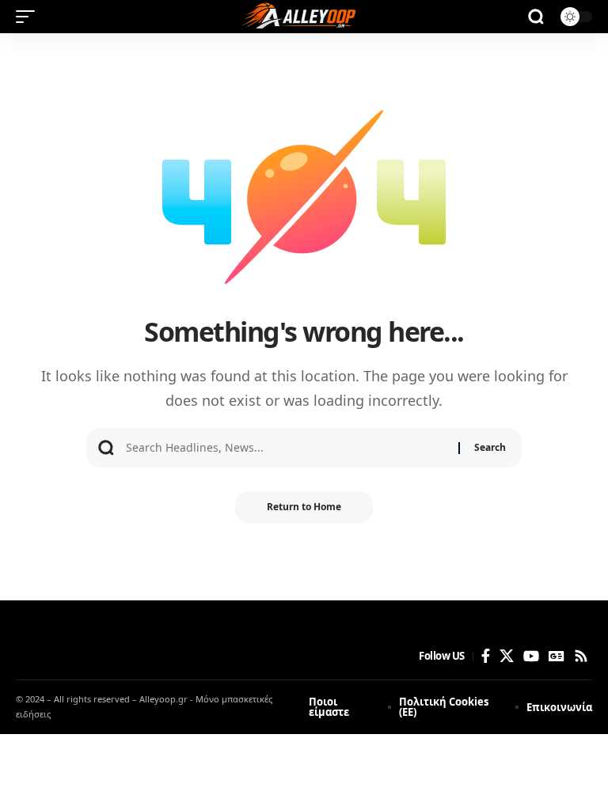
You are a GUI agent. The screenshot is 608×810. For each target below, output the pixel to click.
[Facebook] (485, 656)
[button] (29, 16)
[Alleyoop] (304, 16)
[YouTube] (531, 656)
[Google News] (556, 656)
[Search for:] (286, 447)
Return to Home (304, 506)
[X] (507, 656)
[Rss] (581, 656)
